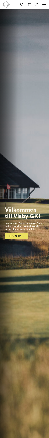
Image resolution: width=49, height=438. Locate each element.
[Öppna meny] (44, 4)
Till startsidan (14, 236)
